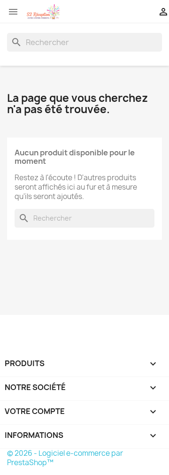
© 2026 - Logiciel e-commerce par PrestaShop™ (65, 457)
